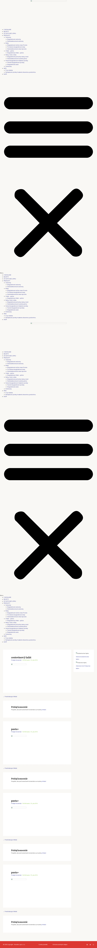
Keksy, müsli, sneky (10, 55)
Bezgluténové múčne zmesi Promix (17, 45)
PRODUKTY (7, 35)
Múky (7, 43)
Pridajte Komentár (16, 660)
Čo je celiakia (9, 70)
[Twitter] (90, 944)
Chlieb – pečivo (9, 51)
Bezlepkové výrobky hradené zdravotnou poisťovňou (20, 72)
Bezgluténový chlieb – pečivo (15, 53)
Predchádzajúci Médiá (10, 696)
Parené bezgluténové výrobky (15, 62)
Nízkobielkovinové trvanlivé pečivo (17, 58)
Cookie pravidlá (43, 944)
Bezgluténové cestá (12, 64)
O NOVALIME (7, 29)
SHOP (5, 74)
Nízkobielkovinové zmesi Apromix (16, 49)
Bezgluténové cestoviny (14, 39)
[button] (48, 175)
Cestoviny (8, 37)
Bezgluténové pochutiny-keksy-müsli (17, 57)
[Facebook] (87, 944)
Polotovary (8, 66)
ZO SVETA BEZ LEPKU (10, 33)
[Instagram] (93, 944)
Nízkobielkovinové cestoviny (15, 41)
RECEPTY (6, 31)
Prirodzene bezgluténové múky (16, 47)
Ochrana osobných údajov (60, 944)
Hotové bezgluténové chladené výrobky (16, 60)
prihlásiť (43, 709)
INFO (5, 68)
